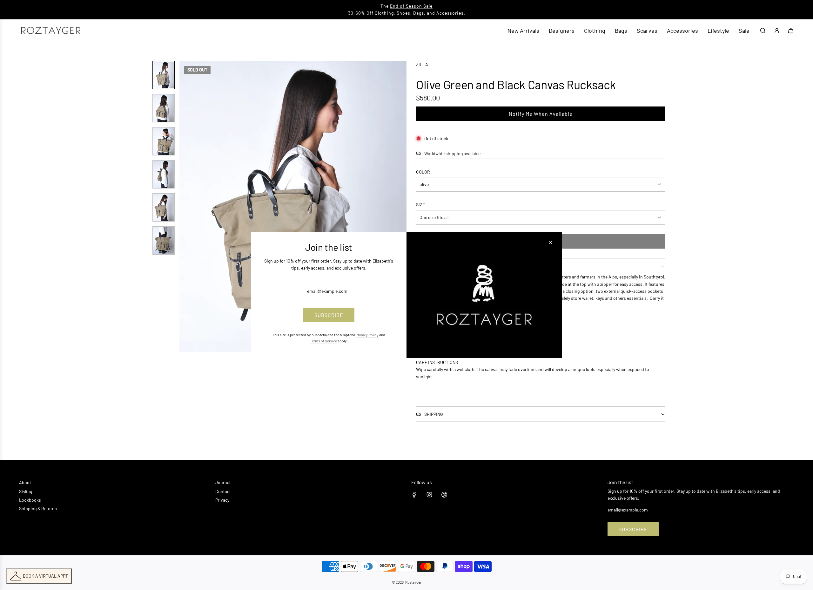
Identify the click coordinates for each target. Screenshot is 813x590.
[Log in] (777, 31)
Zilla (422, 64)
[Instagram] (429, 495)
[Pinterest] (444, 495)
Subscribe (633, 529)
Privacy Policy (367, 335)
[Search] (763, 31)
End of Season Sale (411, 6)
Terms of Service (323, 341)
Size (420, 204)
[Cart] (791, 31)
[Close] (550, 243)
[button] (188, 206)
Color (423, 172)
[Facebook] (414, 495)
